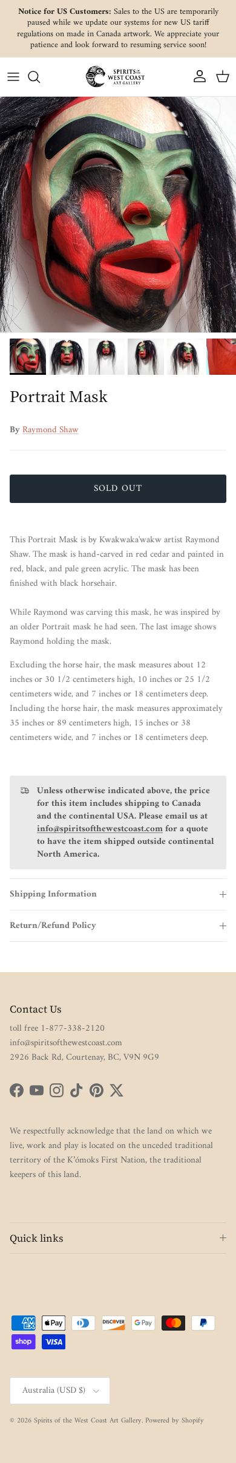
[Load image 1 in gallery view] (118, 214)
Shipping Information (53, 894)
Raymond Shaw (50, 430)
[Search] (40, 76)
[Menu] (13, 76)
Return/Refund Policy (53, 926)
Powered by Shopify (174, 1421)
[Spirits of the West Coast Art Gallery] (118, 76)
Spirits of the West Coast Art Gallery (88, 1421)
